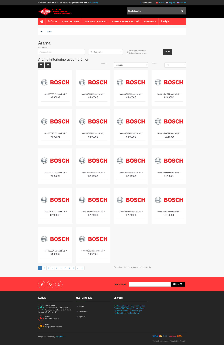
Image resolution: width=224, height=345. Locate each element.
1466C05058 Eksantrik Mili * (131, 212)
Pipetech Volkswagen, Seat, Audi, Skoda (129, 306)
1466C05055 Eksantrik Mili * (93, 212)
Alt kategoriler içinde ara (137, 50)
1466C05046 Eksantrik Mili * (131, 172)
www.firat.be (60, 336)
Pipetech (82, 316)
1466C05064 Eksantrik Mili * (55, 251)
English (171, 2)
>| (82, 268)
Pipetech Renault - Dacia (135, 308)
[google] (50, 284)
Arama (49, 31)
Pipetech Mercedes (121, 310)
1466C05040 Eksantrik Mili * (55, 172)
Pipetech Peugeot (135, 310)
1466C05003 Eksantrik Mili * (55, 94)
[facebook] (41, 284)
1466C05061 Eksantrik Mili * (169, 212)
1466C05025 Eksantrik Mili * (169, 94)
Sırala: (103, 63)
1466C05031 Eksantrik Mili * (93, 133)
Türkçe (161, 2)
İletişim (81, 306)
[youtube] (58, 284)
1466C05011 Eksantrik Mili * (93, 94)
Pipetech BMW (119, 308)
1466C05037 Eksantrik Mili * (169, 133)
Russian (182, 2)
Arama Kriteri (42, 47)
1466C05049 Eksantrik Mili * (169, 172)
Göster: (154, 63)
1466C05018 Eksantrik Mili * (131, 94)
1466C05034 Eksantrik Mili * (131, 133)
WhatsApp (94, 2)
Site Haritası (83, 311)
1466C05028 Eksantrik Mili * (55, 133)
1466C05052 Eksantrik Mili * (55, 212)
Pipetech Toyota (133, 313)
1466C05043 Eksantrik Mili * (93, 172)
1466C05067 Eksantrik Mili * (93, 251)
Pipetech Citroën (120, 313)
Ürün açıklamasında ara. (137, 53)
